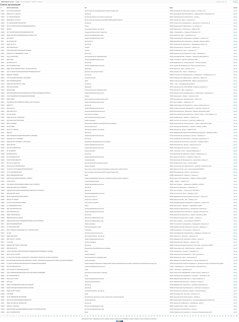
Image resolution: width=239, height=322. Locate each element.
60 (159, 315)
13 (30, 315)
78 (209, 315)
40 (104, 315)
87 (234, 315)
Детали (235, 10)
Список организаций (25, 1)
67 (179, 315)
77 (206, 315)
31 (79, 315)
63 (168, 315)
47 (123, 315)
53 (140, 315)
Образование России (7, 1)
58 (154, 315)
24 (59, 315)
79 (211, 315)
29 (73, 315)
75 (201, 315)
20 (48, 315)
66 (176, 315)
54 (143, 315)
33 (84, 315)
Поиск (235, 1)
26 (65, 315)
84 (225, 315)
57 (151, 315)
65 (173, 315)
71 (190, 315)
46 (121, 315)
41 (107, 315)
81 (217, 315)
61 (162, 315)
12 (27, 315)
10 (22, 315)
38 (98, 315)
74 (198, 315)
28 (71, 315)
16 (38, 315)
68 (182, 315)
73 (195, 315)
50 (132, 315)
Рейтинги (34, 1)
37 (96, 315)
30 (76, 315)
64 (170, 315)
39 (101, 315)
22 (54, 315)
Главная (17, 1)
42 (109, 315)
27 (68, 315)
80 (214, 315)
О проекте (39, 1)
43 (112, 315)
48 (126, 315)
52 (137, 315)
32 (82, 315)
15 (35, 315)
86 (231, 315)
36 (93, 315)
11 (25, 315)
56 (148, 315)
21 (51, 315)
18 (43, 315)
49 (129, 315)
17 (40, 315)
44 (115, 315)
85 (228, 315)
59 (157, 315)
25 (62, 315)
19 (46, 315)
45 (118, 315)
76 (203, 315)
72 (192, 315)
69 (184, 315)
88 (236, 315)
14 (33, 315)
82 (220, 315)
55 (146, 315)
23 (57, 315)
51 (134, 315)
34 (87, 315)
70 (187, 315)
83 (223, 315)
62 (165, 315)
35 (90, 315)
